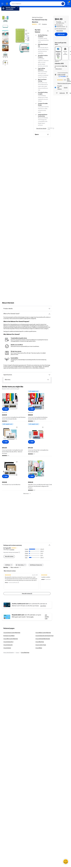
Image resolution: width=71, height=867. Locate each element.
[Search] (62, 3)
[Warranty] (48, 379)
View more (26, 493)
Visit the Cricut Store (37, 17)
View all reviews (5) (27, 593)
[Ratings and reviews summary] (49, 544)
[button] (26, 30)
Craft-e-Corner (61, 74)
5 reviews (12, 549)
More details (60, 30)
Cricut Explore (7, 648)
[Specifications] (49, 374)
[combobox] (37, 3)
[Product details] (49, 308)
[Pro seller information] (67, 76)
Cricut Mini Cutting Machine (10, 638)
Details (65, 87)
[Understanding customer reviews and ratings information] (19, 552)
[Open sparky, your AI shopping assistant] (65, 861)
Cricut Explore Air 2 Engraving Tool (44, 635)
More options (59, 68)
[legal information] (65, 22)
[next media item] (25, 39)
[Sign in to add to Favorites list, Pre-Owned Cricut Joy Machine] (26, 34)
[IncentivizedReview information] (18, 582)
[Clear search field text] (60, 3)
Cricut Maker (39, 648)
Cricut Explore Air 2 (8, 641)
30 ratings (44, 24)
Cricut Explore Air (8, 644)
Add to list (62, 93)
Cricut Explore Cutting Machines (11, 632)
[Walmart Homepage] (7, 3)
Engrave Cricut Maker (9, 635)
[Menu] (2, 3)
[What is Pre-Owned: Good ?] (49, 313)
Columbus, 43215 (59, 63)
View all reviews (9, 556)
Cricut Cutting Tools (41, 644)
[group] (39, 24)
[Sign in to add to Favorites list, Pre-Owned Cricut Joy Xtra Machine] (17, 462)
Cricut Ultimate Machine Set (43, 638)
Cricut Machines (40, 641)
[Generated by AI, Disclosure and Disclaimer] (53, 128)
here (7, 331)
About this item (8, 303)
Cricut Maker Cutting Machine (43, 632)
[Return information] (66, 26)
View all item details (41, 128)
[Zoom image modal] (26, 37)
